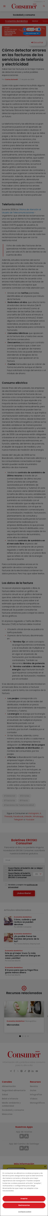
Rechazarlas (24, 1205)
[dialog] (24, 1192)
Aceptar (24, 1198)
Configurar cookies (24, 1212)
